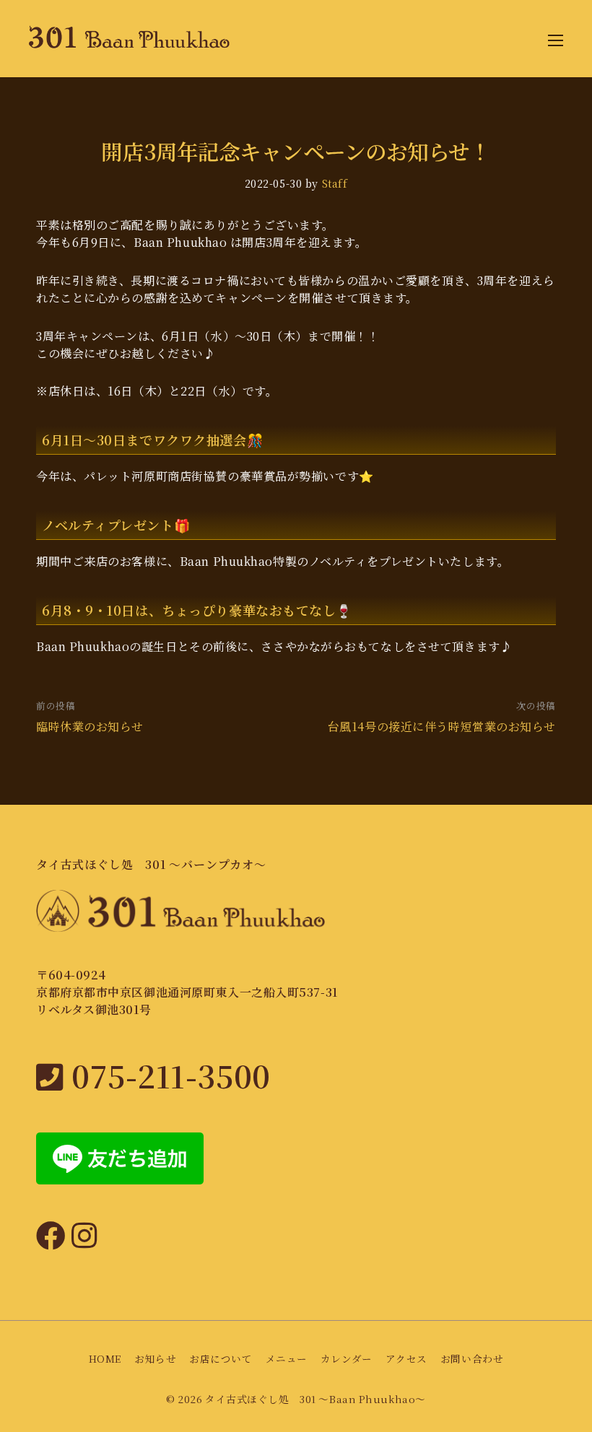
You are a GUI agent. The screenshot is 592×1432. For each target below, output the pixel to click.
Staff (335, 183)
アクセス (406, 1358)
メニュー (287, 1358)
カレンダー (347, 1358)
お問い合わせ (471, 1358)
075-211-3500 (167, 1075)
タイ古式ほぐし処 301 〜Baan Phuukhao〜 (315, 1399)
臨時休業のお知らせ (90, 726)
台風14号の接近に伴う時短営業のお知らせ (442, 726)
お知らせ (155, 1358)
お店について (220, 1358)
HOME (105, 1358)
